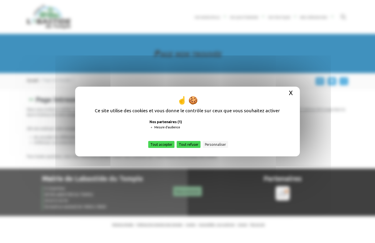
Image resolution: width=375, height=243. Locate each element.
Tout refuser (188, 144)
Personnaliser (215, 144)
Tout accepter (161, 144)
